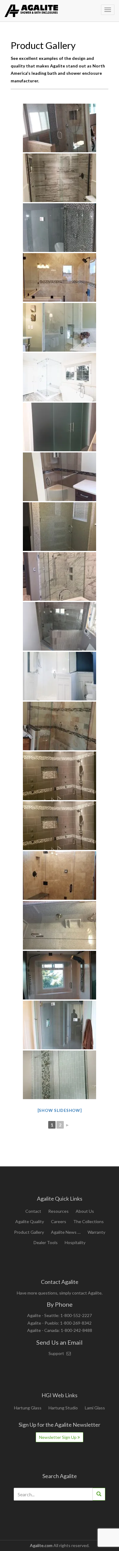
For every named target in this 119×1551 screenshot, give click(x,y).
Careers (58, 1221)
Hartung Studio (63, 1407)
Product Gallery (29, 1232)
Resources (58, 1211)
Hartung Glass (27, 1407)
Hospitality (75, 1242)
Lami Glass (95, 1407)
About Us (85, 1211)
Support (57, 1353)
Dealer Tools (46, 1242)
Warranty (96, 1232)
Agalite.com (41, 1545)
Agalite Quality (29, 1221)
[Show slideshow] (60, 1110)
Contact (33, 1211)
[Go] (98, 1494)
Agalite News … (66, 1232)
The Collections (88, 1221)
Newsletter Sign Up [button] (58, 1437)
